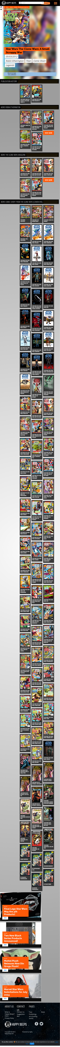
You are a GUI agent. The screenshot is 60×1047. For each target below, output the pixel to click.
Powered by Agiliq (27, 1032)
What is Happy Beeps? (9, 1013)
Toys (30, 1012)
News (43, 1012)
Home (7, 7)
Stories (11, 7)
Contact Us (20, 1012)
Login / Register (45, 3)
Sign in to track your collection (12, 73)
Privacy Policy (9, 1018)
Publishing (32, 1014)
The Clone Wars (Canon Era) (23, 7)
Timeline (15, 7)
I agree (32, 1043)
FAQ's (7, 1016)
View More (48, 133)
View (5, 918)
